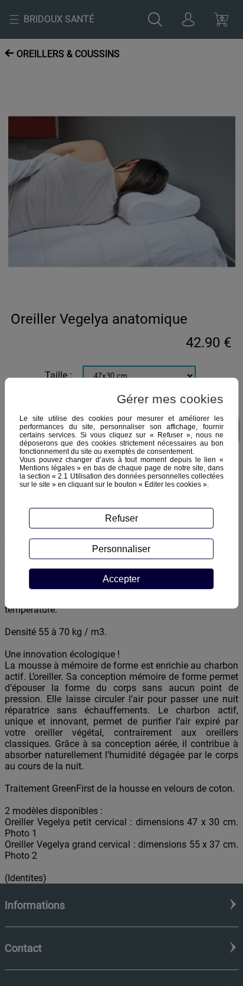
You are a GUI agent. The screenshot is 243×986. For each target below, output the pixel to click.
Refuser (121, 518)
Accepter (121, 578)
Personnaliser (121, 548)
